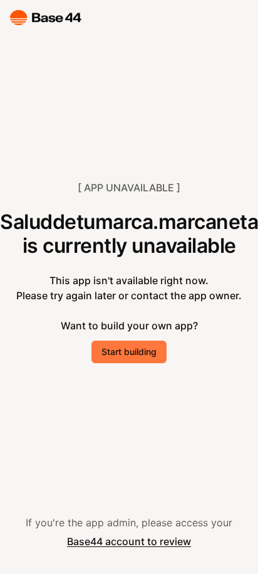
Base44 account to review (129, 541)
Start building (129, 351)
